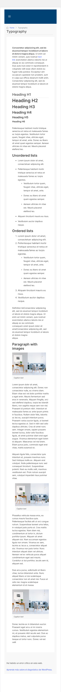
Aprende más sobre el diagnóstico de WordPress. (29, 669)
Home (12, 28)
